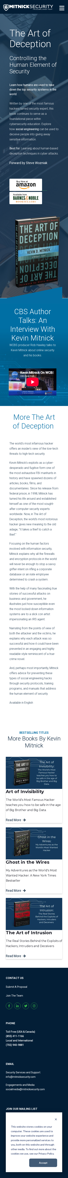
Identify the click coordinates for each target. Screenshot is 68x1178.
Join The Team (14, 995)
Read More (13, 820)
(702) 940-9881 (15, 1044)
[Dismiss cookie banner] (56, 1120)
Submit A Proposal (16, 986)
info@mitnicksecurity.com (21, 1076)
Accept (43, 1162)
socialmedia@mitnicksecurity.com (25, 1089)
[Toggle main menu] (62, 7)
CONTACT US (15, 978)
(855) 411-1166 (15, 1036)
